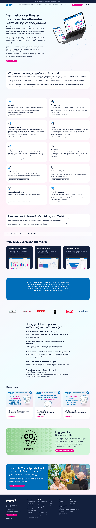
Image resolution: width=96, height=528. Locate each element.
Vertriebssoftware (31, 501)
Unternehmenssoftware (32, 514)
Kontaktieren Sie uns (77, 4)
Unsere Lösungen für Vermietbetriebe (26, 5)
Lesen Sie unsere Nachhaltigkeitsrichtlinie (64, 450)
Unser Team (61, 503)
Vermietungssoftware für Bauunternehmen (42, 502)
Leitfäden (50, 503)
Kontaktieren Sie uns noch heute (17, 485)
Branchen (39, 5)
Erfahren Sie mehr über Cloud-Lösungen (60, 201)
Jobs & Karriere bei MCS (63, 514)
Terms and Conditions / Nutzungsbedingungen (74, 508)
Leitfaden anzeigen (12, 416)
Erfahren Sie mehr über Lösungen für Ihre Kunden (19, 179)
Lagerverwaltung (31, 508)
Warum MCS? (62, 501)
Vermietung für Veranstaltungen (41, 505)
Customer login (73, 501)
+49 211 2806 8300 (10, 509)
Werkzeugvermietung (42, 514)
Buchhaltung (30, 503)
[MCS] (9, 5)
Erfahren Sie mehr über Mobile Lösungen (60, 179)
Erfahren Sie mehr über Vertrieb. (15, 114)
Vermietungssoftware (32, 505)
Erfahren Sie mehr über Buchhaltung (59, 114)
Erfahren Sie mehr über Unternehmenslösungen (18, 201)
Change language (56, 1)
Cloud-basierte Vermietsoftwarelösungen (32, 517)
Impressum (72, 505)
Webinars (50, 501)
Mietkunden (30, 512)
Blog (50, 505)
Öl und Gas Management (41, 508)
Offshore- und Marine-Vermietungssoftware (42, 512)
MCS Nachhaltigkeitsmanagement (64, 509)
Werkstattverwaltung (32, 510)
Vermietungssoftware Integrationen (63, 506)
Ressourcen (55, 5)
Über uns (63, 5)
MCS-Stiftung (62, 511)
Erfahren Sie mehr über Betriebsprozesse (17, 136)
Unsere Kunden (73, 503)
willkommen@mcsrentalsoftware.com (13, 511)
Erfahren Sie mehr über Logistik (58, 136)
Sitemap (71, 511)
